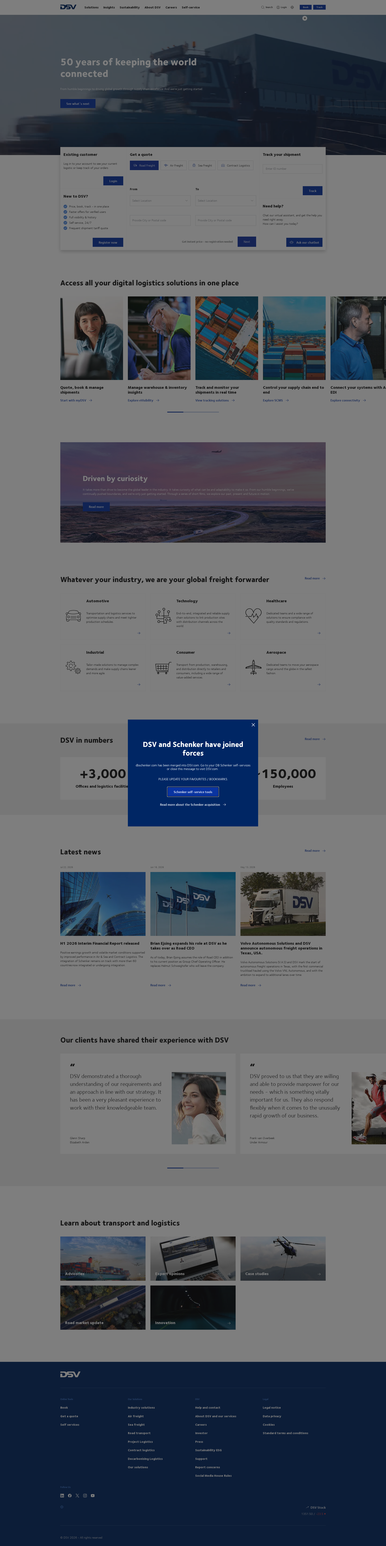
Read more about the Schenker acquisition (190, 804)
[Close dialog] (253, 725)
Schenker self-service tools (193, 791)
